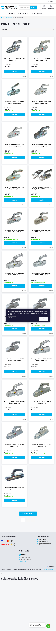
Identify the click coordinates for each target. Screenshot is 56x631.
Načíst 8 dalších (27, 513)
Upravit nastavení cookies (48, 569)
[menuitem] (8, 13)
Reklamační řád (42, 546)
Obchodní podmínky (43, 541)
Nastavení (11, 318)
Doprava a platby (42, 539)
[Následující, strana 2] (28, 520)
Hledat (33, 7)
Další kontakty (22, 561)
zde (16, 315)
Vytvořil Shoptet (52, 566)
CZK (51, 1)
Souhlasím (43, 319)
